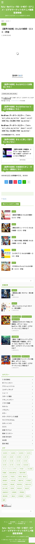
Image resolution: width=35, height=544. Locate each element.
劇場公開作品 (12, 472)
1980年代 (5, 453)
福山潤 (27, 488)
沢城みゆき (28, 484)
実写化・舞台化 (22, 476)
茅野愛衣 (22, 492)
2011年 (26, 457)
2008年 (4, 457)
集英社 (28, 496)
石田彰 (12, 488)
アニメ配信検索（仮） (20, 523)
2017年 (11, 465)
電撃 (4, 500)
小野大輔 (12, 480)
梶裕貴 (12, 484)
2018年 (18, 465)
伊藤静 (4, 472)
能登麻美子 (5, 492)
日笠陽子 (28, 480)
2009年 (11, 457)
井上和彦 (30, 468)
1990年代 (13, 453)
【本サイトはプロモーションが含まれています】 (17, 536)
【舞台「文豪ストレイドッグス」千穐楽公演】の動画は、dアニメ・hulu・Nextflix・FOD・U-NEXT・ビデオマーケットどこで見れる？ (22, 344)
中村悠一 (22, 468)
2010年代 (18, 457)
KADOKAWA (25, 465)
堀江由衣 (5, 476)
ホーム (5, 521)
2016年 (4, 465)
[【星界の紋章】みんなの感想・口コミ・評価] (20, 182)
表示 (20, 75)
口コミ (4, 198)
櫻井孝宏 (19, 484)
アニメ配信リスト (22, 521)
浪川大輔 (5, 488)
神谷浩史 (19, 488)
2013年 (11, 461)
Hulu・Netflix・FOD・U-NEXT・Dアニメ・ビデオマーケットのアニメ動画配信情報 (17, 10)
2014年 (18, 461)
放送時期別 (12, 521)
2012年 (4, 461)
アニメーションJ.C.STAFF (9, 468)
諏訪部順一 (5, 496)
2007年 (29, 453)
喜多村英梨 (22, 472)
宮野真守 (5, 480)
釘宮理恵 (20, 496)
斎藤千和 (20, 480)
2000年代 (21, 453)
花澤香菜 (14, 492)
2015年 (25, 461)
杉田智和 (5, 484)
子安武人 (12, 476)
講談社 (13, 496)
